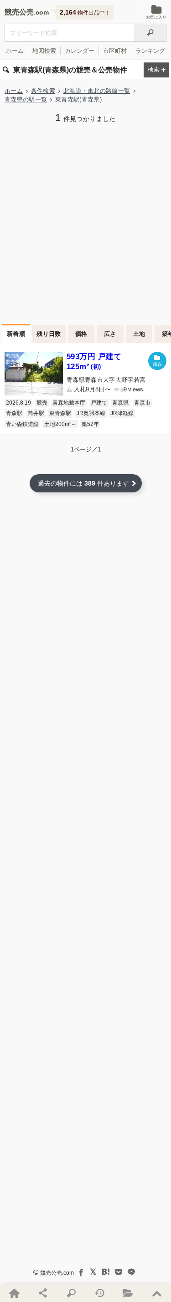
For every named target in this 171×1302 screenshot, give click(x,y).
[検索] (150, 33)
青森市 (142, 403)
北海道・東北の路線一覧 (96, 90)
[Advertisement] (85, 222)
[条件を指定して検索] (71, 1293)
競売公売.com (57, 1273)
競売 (41, 403)
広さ (110, 333)
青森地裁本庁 (68, 403)
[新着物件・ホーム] (14, 1293)
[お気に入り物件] (128, 1293)
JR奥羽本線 (91, 413)
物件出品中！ (85, 12)
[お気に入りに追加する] (157, 361)
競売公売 (19, 12)
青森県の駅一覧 (26, 99)
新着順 (16, 333)
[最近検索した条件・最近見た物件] (99, 1293)
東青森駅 (60, 413)
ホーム (15, 50)
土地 (139, 333)
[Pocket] (118, 1272)
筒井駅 (36, 413)
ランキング (150, 50)
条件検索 (43, 90)
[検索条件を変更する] (156, 69)
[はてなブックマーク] (105, 1272)
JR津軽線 (122, 413)
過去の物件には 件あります (83, 483)
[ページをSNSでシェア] (42, 1293)
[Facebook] (80, 1272)
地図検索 (44, 50)
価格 (81, 333)
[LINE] (131, 1272)
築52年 (90, 424)
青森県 (120, 403)
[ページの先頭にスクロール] (156, 1293)
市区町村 (115, 50)
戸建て (99, 403)
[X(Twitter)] (93, 1272)
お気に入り (156, 17)
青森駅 (14, 413)
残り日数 (48, 333)
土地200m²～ (60, 424)
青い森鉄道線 (22, 424)
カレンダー (79, 50)
